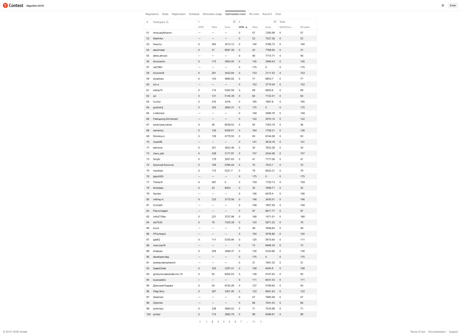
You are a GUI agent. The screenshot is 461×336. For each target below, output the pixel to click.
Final (278, 14)
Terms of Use (417, 331)
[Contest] (13, 5)
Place (214, 27)
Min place (305, 27)
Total (282, 21)
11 (253, 321)
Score (227, 27)
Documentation (437, 331)
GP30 (201, 27)
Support (453, 331)
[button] (161, 22)
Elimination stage (212, 14)
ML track (254, 14)
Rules (165, 14)
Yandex (23, 331)
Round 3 (267, 14)
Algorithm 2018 (35, 5)
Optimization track (235, 14)
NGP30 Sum (285, 27)
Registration (178, 14)
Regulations (152, 14)
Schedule (194, 14)
